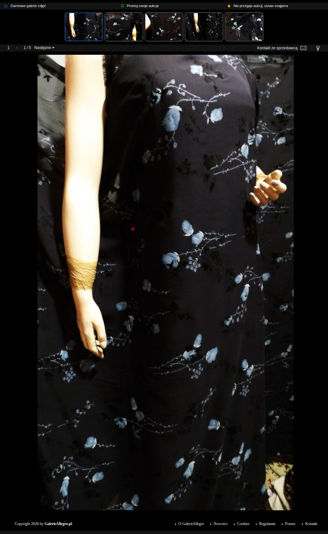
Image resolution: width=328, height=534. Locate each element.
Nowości (220, 524)
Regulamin (267, 524)
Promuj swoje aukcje (143, 6)
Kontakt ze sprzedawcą (277, 48)
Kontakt (311, 524)
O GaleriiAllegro (191, 524)
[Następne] (165, 57)
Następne (42, 47)
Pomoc (290, 524)
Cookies (243, 524)
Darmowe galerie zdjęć (28, 6)
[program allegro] (229, 4)
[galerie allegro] (5, 4)
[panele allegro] (122, 4)
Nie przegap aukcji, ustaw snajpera (261, 6)
